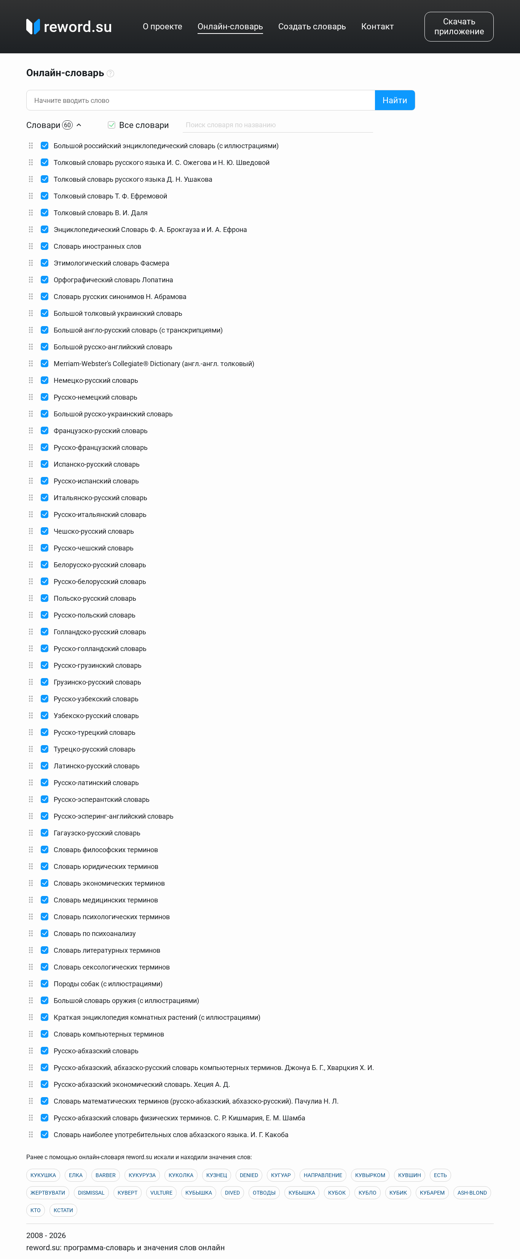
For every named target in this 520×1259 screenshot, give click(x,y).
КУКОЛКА (181, 1175)
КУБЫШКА (198, 1193)
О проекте (162, 26)
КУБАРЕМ (432, 1193)
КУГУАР (281, 1175)
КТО (35, 1210)
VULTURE (161, 1193)
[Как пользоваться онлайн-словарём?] (110, 74)
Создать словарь (312, 26)
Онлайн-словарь (230, 26)
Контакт (377, 26)
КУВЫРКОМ (370, 1175)
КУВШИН (409, 1175)
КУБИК (398, 1193)
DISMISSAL (91, 1193)
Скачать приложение (459, 26)
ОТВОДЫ (264, 1193)
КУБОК (337, 1193)
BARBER (106, 1175)
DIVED (232, 1193)
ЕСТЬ (440, 1175)
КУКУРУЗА (142, 1175)
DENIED (249, 1175)
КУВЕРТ (127, 1193)
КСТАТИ (63, 1210)
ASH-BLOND (472, 1193)
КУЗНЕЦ (216, 1175)
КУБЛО (367, 1193)
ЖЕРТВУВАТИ (47, 1193)
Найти (395, 100)
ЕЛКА (76, 1175)
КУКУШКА (43, 1175)
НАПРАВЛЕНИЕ (323, 1175)
